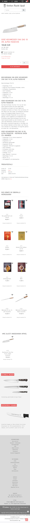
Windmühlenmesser (15, 462)
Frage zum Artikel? (5, 58)
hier (11, 179)
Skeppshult (15, 466)
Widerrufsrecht (15, 448)
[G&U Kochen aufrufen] (7, 231)
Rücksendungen (15, 444)
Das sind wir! (15, 441)
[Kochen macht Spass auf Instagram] (28, 512)
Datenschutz (15, 449)
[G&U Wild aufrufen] (21, 263)
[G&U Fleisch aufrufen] (21, 200)
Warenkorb (15, 484)
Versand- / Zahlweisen (15, 443)
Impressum (15, 451)
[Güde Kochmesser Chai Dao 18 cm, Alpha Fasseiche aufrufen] (8, 336)
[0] (25, 1)
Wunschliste (15, 482)
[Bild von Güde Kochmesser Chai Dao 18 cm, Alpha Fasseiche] (14, 30)
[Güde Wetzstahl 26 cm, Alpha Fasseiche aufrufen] (7, 294)
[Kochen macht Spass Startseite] (2, 13)
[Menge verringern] (27, 62)
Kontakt (15, 479)
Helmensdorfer (15, 471)
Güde (10, 13)
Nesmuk (15, 467)
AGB (15, 446)
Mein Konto (15, 485)
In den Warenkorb (15, 66)
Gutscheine (15, 480)
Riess (15, 469)
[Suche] (23, 10)
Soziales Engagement (15, 453)
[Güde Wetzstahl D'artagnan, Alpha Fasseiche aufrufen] (21, 294)
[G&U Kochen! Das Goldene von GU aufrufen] (21, 231)
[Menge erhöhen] (24, 62)
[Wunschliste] (22, 1)
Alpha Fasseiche (16, 13)
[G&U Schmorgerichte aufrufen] (7, 263)
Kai (15, 464)
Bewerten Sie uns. (15, 487)
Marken (6, 13)
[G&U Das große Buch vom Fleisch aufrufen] (7, 200)
